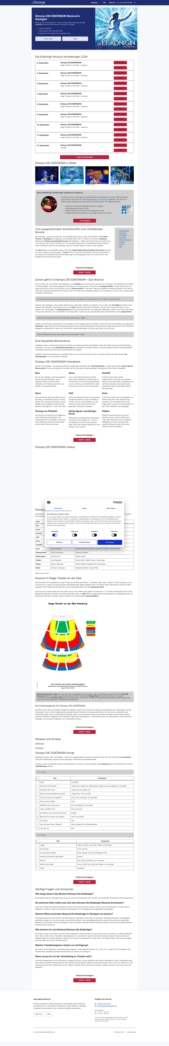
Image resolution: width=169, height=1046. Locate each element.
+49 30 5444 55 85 (104, 1004)
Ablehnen (59, 542)
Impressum (131, 1032)
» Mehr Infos (90, 1042)
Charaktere (123, 235)
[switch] (74, 535)
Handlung (122, 233)
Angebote (94, 2)
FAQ (104, 2)
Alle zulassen (110, 542)
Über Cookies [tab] (111, 508)
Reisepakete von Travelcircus (97, 199)
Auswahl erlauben (84, 542)
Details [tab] (84, 508)
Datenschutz (119, 1032)
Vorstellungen (124, 231)
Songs (121, 244)
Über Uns (112, 2)
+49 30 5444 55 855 (125, 2)
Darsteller (122, 237)
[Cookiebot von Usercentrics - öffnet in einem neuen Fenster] (114, 502)
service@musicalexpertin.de (107, 1006)
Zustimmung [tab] (58, 508)
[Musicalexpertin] (38, 2)
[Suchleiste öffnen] (134, 2)
